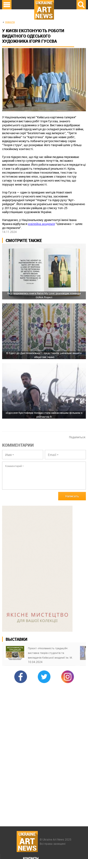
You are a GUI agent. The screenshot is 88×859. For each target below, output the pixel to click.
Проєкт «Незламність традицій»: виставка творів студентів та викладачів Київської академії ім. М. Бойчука (50, 653)
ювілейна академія (41, 224)
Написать (72, 496)
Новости (10, 22)
